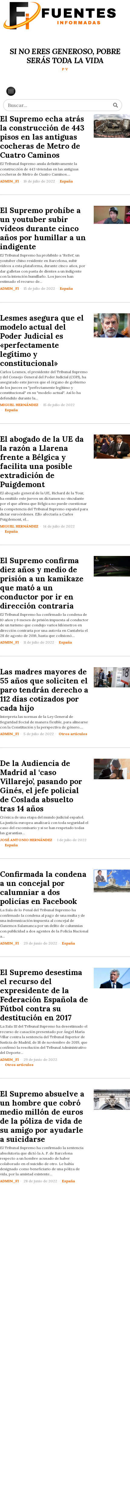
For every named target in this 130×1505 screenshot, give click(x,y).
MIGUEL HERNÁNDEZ (19, 404)
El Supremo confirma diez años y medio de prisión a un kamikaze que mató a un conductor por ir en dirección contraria (41, 583)
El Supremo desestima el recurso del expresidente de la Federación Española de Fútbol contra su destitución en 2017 (44, 995)
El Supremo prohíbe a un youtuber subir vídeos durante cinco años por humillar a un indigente (43, 228)
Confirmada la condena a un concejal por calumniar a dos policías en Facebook (43, 888)
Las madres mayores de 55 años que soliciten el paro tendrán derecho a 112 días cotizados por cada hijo (44, 689)
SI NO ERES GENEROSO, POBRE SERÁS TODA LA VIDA (65, 56)
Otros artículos (73, 734)
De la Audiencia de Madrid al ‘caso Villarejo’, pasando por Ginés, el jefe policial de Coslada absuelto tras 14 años (41, 786)
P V (65, 69)
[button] (115, 105)
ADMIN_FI (9, 181)
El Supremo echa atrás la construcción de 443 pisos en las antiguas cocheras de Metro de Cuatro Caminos (42, 137)
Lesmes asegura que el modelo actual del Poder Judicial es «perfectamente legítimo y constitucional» (42, 340)
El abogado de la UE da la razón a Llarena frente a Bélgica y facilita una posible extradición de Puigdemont (42, 461)
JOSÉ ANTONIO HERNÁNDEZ (26, 840)
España (66, 181)
